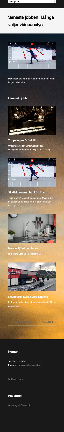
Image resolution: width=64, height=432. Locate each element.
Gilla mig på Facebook (19, 405)
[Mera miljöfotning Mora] (32, 228)
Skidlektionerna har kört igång (27, 192)
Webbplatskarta (15, 378)
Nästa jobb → (49, 321)
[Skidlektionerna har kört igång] (32, 172)
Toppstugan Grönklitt (22, 140)
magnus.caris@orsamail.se (27, 364)
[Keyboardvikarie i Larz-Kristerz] (32, 276)
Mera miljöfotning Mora (23, 248)
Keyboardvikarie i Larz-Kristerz (28, 297)
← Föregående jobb (18, 321)
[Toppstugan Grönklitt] (32, 120)
